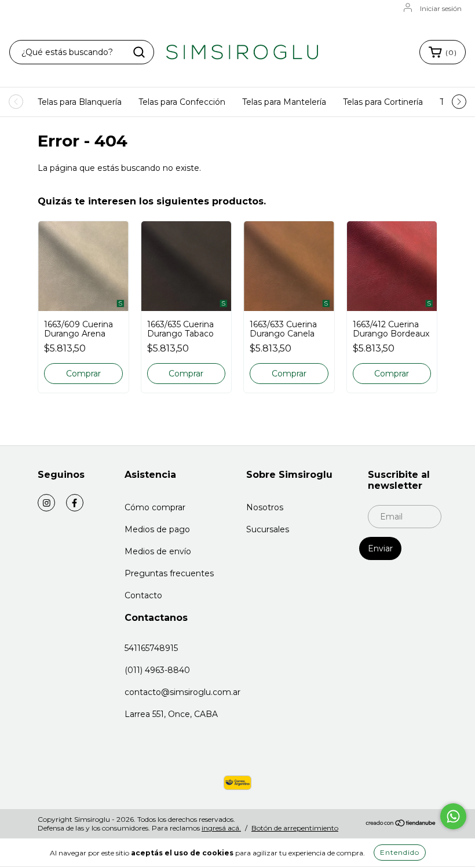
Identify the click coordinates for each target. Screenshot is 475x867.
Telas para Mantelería (284, 102)
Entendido (399, 852)
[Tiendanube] (401, 824)
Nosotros (264, 507)
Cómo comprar (155, 507)
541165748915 (151, 648)
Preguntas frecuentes (169, 573)
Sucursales (267, 529)
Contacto (143, 595)
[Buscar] (139, 52)
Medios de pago (157, 529)
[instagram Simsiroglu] (46, 502)
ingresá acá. (221, 828)
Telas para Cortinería (383, 102)
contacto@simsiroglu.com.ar (182, 692)
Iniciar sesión (441, 8)
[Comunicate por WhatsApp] (453, 816)
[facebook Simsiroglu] (74, 502)
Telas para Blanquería (80, 102)
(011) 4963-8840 (157, 670)
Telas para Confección (181, 102)
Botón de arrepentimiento (294, 828)
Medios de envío (158, 551)
